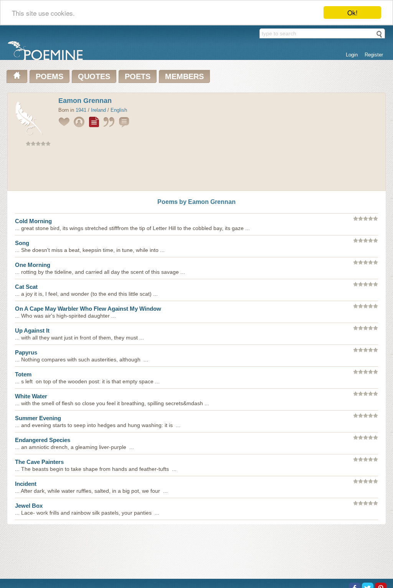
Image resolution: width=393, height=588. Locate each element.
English (119, 110)
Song (22, 243)
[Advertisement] (196, 170)
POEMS (49, 76)
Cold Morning (33, 221)
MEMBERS (184, 76)
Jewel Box (29, 505)
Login (352, 55)
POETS (137, 76)
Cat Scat (26, 286)
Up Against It (32, 330)
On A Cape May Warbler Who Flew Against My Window (88, 308)
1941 (81, 110)
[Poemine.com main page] (17, 76)
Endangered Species (42, 440)
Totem (23, 374)
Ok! (352, 12)
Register (374, 55)
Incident (25, 483)
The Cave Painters (39, 462)
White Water (31, 396)
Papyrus (26, 352)
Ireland (98, 110)
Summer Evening (38, 418)
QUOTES (94, 76)
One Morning (32, 265)
